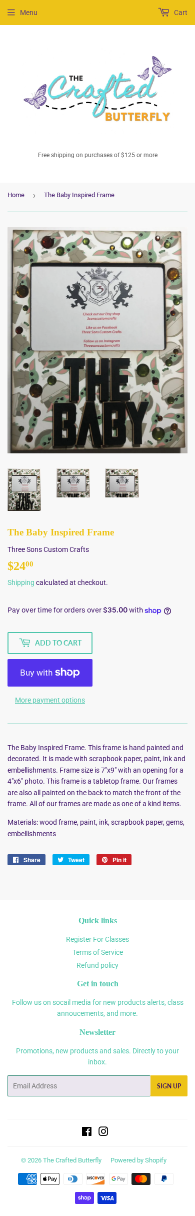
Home (16, 195)
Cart (180, 13)
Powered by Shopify (138, 1160)
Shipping (21, 582)
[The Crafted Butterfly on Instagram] (103, 1133)
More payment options (50, 700)
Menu (29, 13)
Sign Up (169, 1086)
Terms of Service (97, 952)
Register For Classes (97, 939)
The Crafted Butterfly (72, 1160)
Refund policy (97, 965)
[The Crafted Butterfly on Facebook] (87, 1133)
